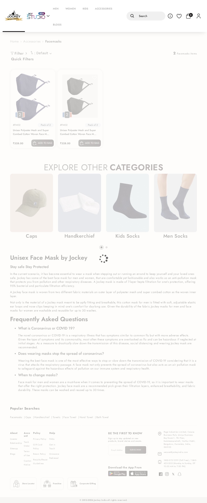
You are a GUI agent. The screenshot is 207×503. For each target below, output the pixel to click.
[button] (57, 8)
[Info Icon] (170, 16)
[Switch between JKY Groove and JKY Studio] (38, 16)
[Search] (131, 16)
